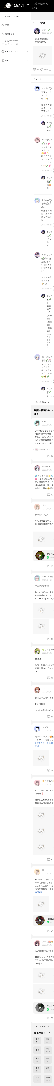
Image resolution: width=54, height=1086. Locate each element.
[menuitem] (15, 16)
